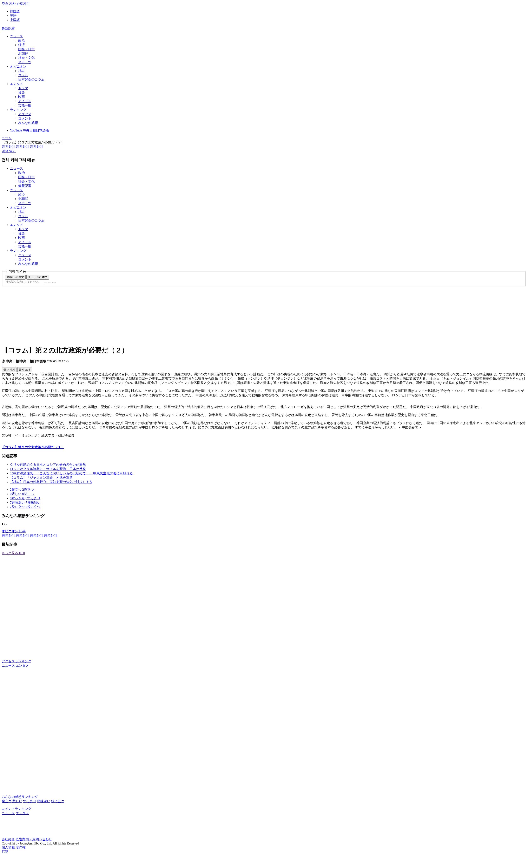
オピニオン (18, 66)
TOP (5, 851)
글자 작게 (9, 369)
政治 (21, 40)
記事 (14, 531)
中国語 (15, 20)
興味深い (43, 801)
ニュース (16, 36)
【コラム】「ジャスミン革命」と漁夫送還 (41, 477)
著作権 (21, 847)
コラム (23, 75)
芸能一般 (24, 105)
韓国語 (15, 11)
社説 (21, 71)
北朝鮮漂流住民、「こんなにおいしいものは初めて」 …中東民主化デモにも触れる (71, 473)
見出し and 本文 (37, 277)
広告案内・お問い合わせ (34, 839)
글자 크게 (25, 369)
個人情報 (8, 847)
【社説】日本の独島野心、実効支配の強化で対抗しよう (51, 482)
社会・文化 (26, 58)
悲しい (17, 801)
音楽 (21, 92)
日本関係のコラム (31, 79)
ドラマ (23, 88)
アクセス (24, 114)
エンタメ (16, 84)
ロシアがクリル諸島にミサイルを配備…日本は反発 (48, 469)
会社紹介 (8, 839)
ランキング (18, 109)
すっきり (29, 801)
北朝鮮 (23, 53)
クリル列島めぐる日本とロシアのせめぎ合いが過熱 (48, 464)
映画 (21, 97)
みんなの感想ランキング (20, 797)
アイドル (24, 101)
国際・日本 (26, 49)
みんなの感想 (28, 122)
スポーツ (24, 62)
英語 (13, 15)
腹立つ (7, 801)
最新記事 (8, 28)
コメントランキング (16, 808)
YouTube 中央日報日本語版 (29, 130)
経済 (21, 45)
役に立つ (57, 801)
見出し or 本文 (15, 277)
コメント (24, 118)
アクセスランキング (16, 661)
